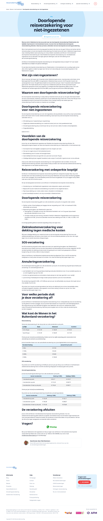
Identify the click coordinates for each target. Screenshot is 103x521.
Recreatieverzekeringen (59, 480)
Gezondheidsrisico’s (11, 489)
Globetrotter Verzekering (13, 494)
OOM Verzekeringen (58, 483)
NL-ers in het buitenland (59, 492)
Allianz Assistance (57, 478)
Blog (7, 478)
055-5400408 (85, 482)
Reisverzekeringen (58, 486)
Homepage (33, 478)
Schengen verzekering (65, 3)
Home (7, 9)
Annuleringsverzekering (49, 3)
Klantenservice (33, 494)
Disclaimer (32, 492)
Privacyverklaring (34, 497)
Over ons (32, 483)
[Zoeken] (95, 3)
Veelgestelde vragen (35, 500)
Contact (32, 480)
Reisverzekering (35, 3)
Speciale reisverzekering (82, 3)
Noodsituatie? (33, 489)
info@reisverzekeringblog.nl (29, 435)
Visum (8, 480)
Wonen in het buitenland (16, 9)
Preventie (8, 486)
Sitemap (32, 486)
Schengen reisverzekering (60, 489)
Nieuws (8, 483)
